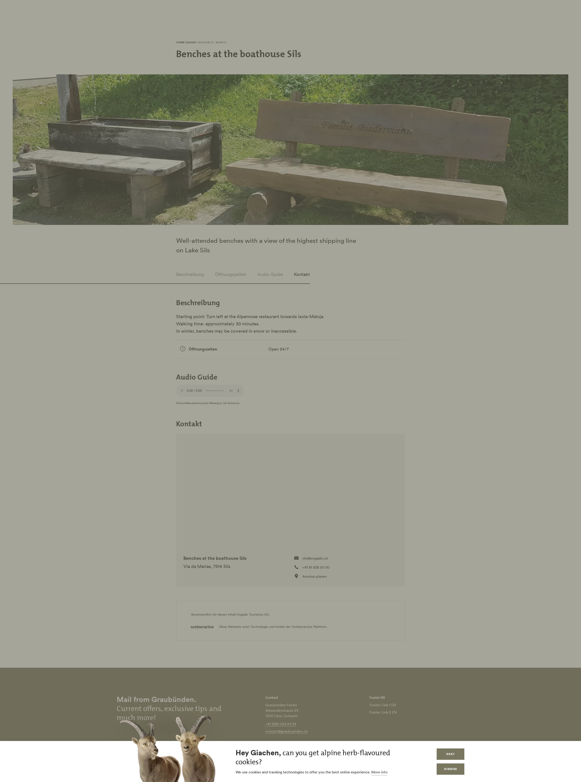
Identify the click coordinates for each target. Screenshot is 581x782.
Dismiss (450, 769)
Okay (450, 754)
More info (379, 772)
